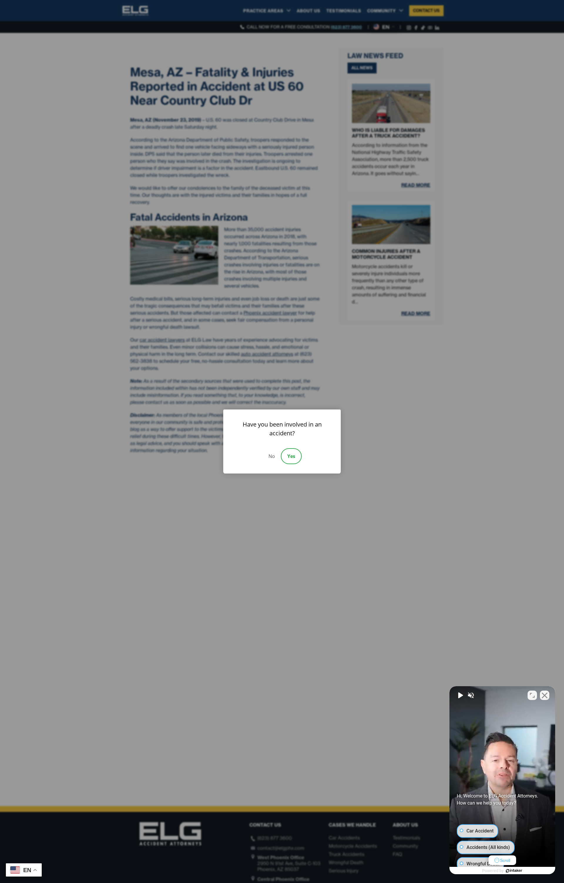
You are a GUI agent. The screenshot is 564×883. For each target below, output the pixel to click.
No (271, 456)
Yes (291, 456)
